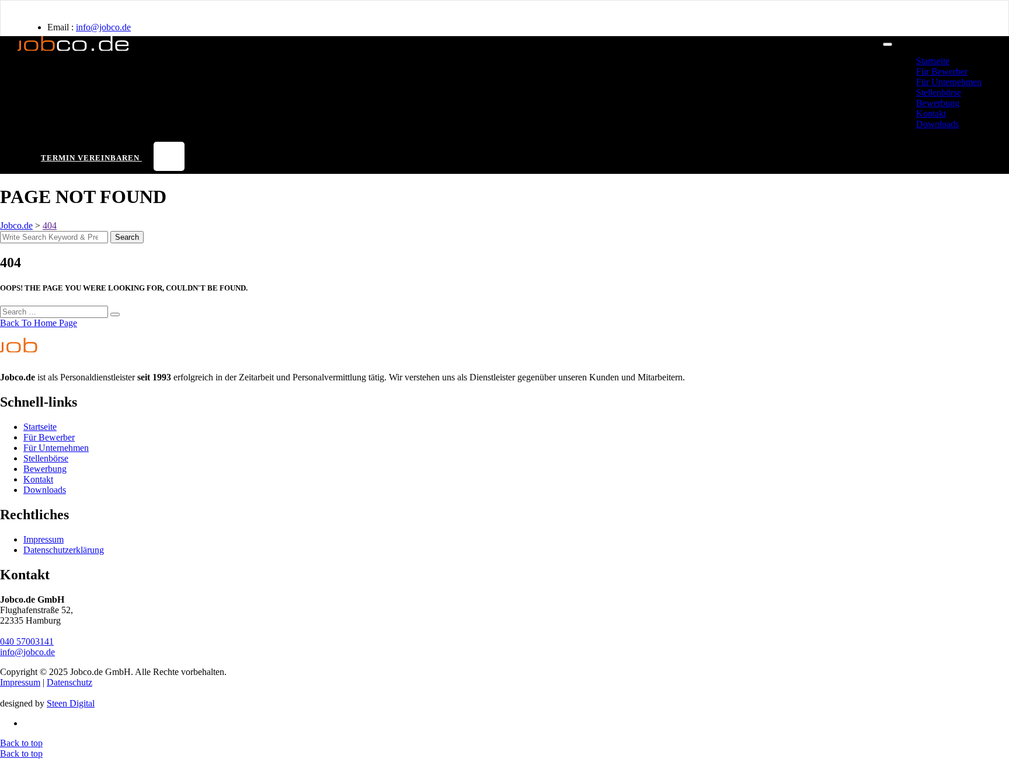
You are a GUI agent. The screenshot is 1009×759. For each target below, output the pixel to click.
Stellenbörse (938, 92)
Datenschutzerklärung (63, 550)
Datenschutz (69, 682)
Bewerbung (937, 103)
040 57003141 (27, 641)
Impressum (43, 539)
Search (127, 237)
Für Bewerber (942, 71)
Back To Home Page (38, 323)
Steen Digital (71, 703)
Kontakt (931, 113)
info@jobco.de (103, 27)
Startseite (932, 61)
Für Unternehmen (949, 82)
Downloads (937, 124)
